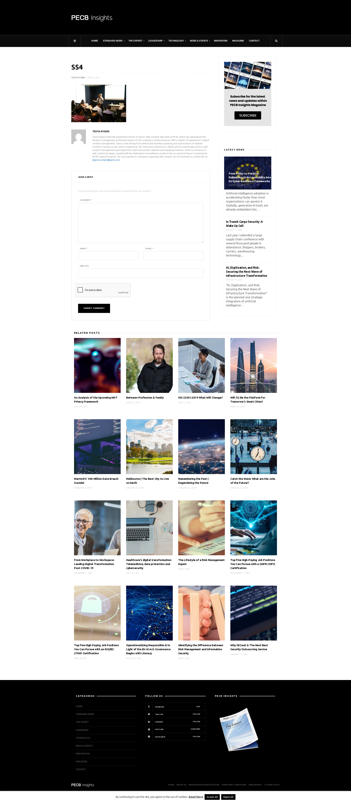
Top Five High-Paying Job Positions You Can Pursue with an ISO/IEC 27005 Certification (96, 649)
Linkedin (177, 722)
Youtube (177, 729)
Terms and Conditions (234, 785)
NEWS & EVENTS (199, 41)
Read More (196, 796)
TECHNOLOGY (176, 41)
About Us (181, 785)
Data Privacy (255, 785)
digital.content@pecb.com (106, 160)
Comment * (86, 200)
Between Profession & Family (145, 397)
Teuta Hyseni (78, 77)
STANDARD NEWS (112, 41)
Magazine (238, 41)
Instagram (177, 737)
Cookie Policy (272, 785)
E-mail (149, 248)
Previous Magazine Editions (204, 785)
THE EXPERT (135, 41)
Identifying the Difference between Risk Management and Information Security (200, 649)
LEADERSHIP (155, 41)
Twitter (177, 714)
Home (94, 41)
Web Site (84, 266)
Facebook (177, 707)
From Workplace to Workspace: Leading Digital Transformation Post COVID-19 (94, 564)
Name (83, 248)
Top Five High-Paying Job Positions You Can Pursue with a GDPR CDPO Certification (252, 564)
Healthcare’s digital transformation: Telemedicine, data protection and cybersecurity (149, 564)
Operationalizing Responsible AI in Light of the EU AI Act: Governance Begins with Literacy (148, 649)
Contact (254, 41)
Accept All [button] (212, 797)
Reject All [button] (228, 797)
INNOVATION (220, 41)
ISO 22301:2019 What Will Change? (200, 397)
